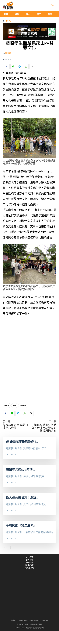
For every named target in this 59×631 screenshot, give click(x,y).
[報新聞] (8, 5)
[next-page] (9, 547)
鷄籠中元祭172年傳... (20, 469)
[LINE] (13, 66)
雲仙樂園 (23, 406)
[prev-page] (4, 547)
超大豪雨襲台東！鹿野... (22, 497)
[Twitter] (32, 66)
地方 (8, 21)
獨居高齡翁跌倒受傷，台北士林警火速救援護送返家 (44, 427)
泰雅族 (6, 406)
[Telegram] (19, 66)
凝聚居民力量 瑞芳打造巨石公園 (15, 426)
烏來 (14, 406)
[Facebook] (7, 66)
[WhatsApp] (26, 66)
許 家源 (8, 53)
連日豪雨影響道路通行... (22, 441)
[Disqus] (29, 360)
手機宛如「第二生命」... (22, 525)
